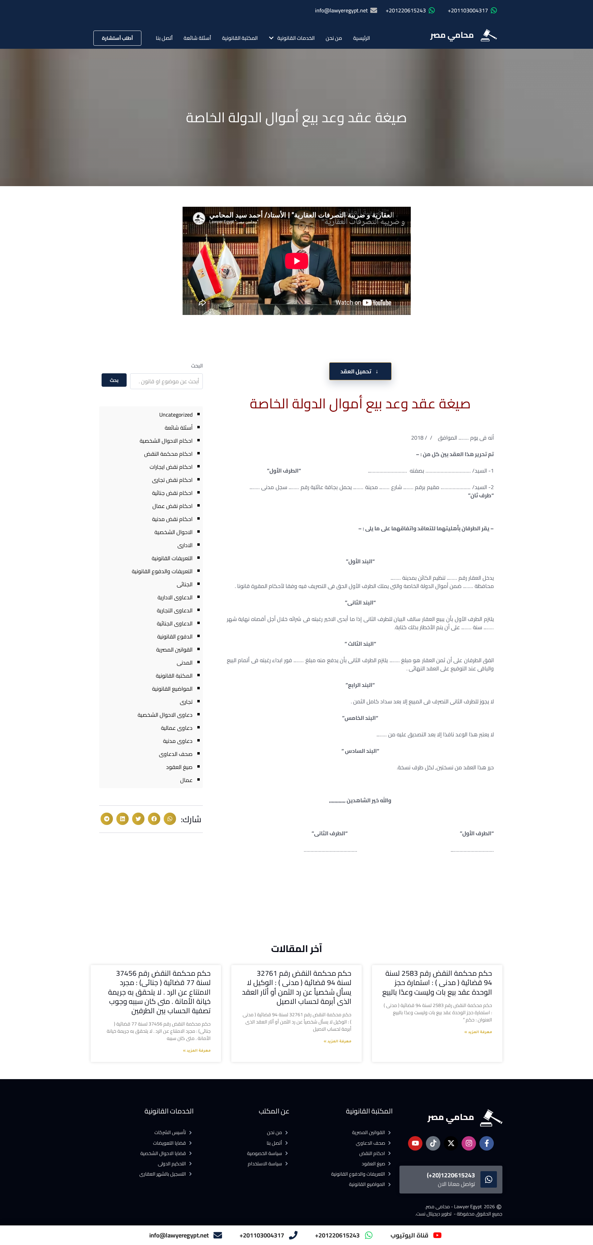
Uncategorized (176, 414)
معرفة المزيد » (478, 1032)
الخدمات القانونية (296, 38)
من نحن (334, 38)
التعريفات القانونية (172, 558)
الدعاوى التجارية (175, 610)
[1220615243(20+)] (488, 1179)
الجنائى (185, 584)
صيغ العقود (179, 767)
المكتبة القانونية (240, 38)
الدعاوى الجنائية (175, 623)
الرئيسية (361, 38)
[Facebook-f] (486, 1143)
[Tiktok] (433, 1143)
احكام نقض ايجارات (171, 467)
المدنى (185, 662)
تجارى (186, 702)
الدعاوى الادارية (175, 597)
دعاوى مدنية (178, 741)
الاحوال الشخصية (173, 532)
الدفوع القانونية (175, 636)
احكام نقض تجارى (172, 480)
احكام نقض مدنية (172, 519)
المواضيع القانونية (172, 688)
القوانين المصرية (174, 649)
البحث (197, 365)
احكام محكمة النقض (168, 454)
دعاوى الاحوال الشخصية (165, 715)
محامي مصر (452, 35)
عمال (186, 780)
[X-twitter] (451, 1143)
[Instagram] (469, 1143)
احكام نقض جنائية (172, 493)
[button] (170, 819)
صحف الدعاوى (176, 754)
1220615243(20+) (451, 1175)
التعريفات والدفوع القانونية (162, 571)
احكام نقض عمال (172, 506)
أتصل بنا (164, 38)
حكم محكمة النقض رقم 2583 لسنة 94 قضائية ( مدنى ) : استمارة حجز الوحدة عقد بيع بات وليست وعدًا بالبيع (437, 982)
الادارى (185, 545)
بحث (114, 380)
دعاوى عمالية (177, 728)
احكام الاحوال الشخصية (166, 440)
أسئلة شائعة (197, 38)
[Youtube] (415, 1143)
